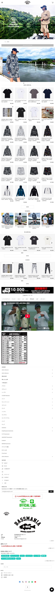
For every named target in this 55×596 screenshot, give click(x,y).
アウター (4, 386)
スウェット (4, 389)
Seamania (4, 427)
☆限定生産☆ (5, 382)
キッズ (3, 424)
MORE (27, 255)
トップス (4, 392)
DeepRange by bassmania (7, 430)
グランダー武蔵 (5, 446)
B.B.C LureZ (4, 450)
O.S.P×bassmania (5, 434)
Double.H (4, 440)
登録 (51, 491)
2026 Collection (5, 369)
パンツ (3, 398)
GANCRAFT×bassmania (7, 437)
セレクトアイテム (5, 418)
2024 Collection (5, 456)
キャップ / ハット (5, 402)
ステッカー (4, 405)
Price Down (4, 453)
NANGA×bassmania (6, 443)
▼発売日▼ (4, 376)
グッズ (3, 408)
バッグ (3, 421)
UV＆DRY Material (6, 395)
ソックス (4, 411)
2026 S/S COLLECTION (27, 45)
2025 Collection (5, 373)
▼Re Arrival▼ (5, 379)
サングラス (4, 414)
